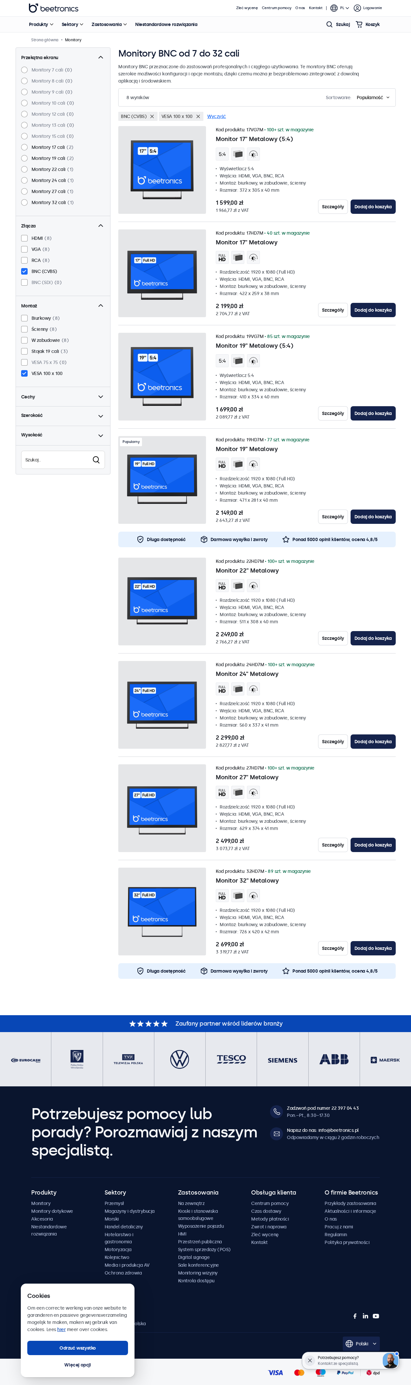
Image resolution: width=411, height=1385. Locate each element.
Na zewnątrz (191, 1203)
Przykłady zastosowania (350, 1203)
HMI (182, 1234)
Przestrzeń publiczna (200, 1241)
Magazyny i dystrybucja (130, 1211)
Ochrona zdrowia (123, 1273)
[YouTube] (376, 1316)
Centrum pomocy (276, 8)
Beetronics (53, 8)
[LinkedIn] (365, 1316)
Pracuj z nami (339, 1226)
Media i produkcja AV (127, 1265)
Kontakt (315, 8)
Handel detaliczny (124, 1226)
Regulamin (336, 1234)
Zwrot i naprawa (269, 1226)
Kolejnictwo (117, 1257)
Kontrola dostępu (196, 1280)
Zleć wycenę (247, 8)
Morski (112, 1219)
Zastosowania (107, 24)
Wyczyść (216, 116)
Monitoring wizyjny (198, 1273)
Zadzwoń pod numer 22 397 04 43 (323, 1108)
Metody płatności (270, 1219)
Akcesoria (42, 1219)
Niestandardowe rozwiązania (166, 24)
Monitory (40, 1203)
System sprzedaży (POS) (204, 1249)
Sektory (70, 24)
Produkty (38, 24)
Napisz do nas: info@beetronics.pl (323, 1130)
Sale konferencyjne (198, 1265)
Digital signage (194, 1257)
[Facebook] (355, 1316)
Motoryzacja (118, 1249)
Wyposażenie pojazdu (201, 1226)
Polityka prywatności (347, 1242)
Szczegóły (333, 206)
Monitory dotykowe (52, 1211)
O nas (300, 8)
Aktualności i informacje (350, 1211)
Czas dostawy (266, 1211)
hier (61, 1329)
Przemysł (114, 1203)
